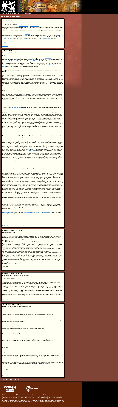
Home (3, 13)
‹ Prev (7, 379)
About (11, 13)
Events (7, 13)
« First (3, 379)
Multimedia (16, 13)
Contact (22, 13)
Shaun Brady (19, 24)
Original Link (5, 46)
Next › (15, 379)
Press (26, 13)
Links (30, 13)
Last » (18, 379)
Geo (5, 55)
